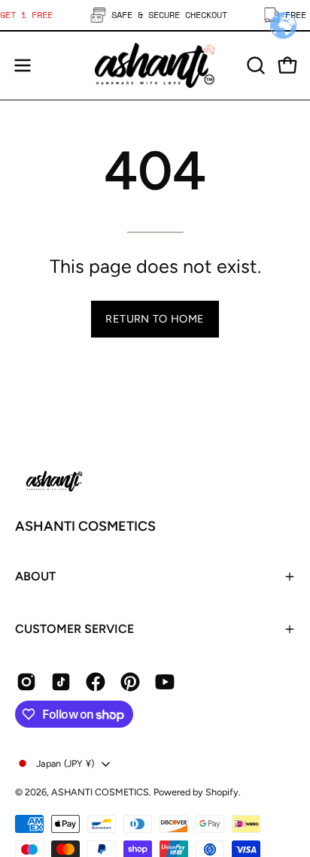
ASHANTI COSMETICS (85, 526)
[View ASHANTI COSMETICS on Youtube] (164, 682)
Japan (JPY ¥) (65, 763)
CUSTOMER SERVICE (74, 629)
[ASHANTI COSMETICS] (155, 65)
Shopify (222, 792)
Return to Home (154, 319)
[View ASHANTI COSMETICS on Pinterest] (130, 682)
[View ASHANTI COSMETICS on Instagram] (26, 682)
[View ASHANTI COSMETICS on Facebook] (95, 682)
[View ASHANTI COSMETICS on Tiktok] (61, 682)
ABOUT (35, 576)
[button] (254, 65)
